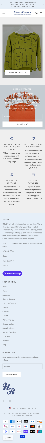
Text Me (5, 340)
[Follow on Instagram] (10, 401)
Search (5, 315)
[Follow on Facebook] (3, 401)
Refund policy (8, 324)
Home (4, 287)
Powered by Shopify (22, 416)
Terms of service (9, 332)
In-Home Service (9, 303)
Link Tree (6, 336)
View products (17, 72)
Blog (4, 345)
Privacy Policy (8, 320)
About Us (6, 295)
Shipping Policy (8, 328)
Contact (5, 311)
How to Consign (8, 299)
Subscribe (22, 124)
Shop (4, 291)
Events (5, 307)
